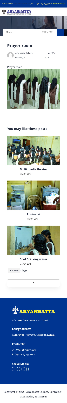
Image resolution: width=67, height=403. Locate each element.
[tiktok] (24, 369)
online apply (18, 3)
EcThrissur (41, 396)
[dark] (59, 11)
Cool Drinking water (33, 259)
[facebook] (13, 369)
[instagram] (20, 369)
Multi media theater (33, 169)
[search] (53, 11)
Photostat (33, 214)
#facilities (14, 270)
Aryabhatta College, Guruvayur (43, 391)
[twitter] (17, 369)
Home (9, 32)
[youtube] (27, 369)
